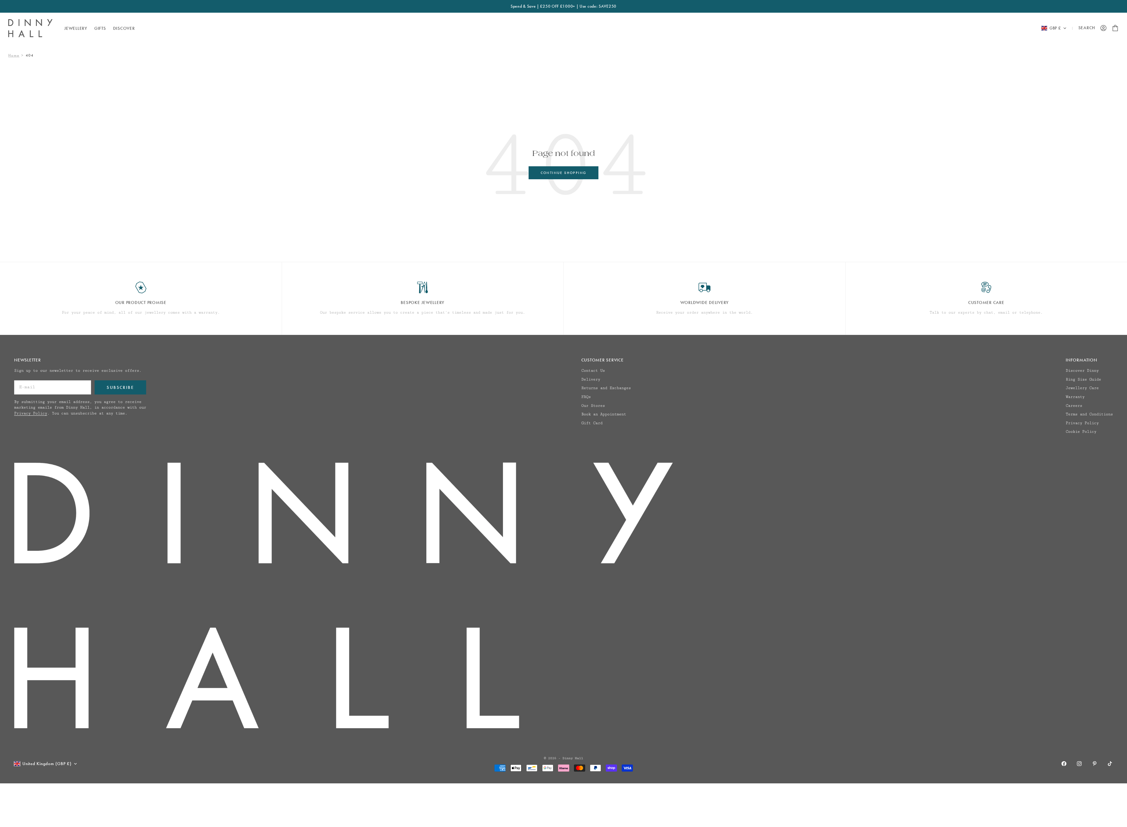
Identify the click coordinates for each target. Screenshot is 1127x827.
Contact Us (593, 370)
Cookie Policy (1081, 431)
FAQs (586, 396)
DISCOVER (124, 28)
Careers (1074, 405)
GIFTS (100, 28)
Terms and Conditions (1089, 414)
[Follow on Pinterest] (1095, 764)
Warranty (1075, 396)
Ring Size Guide (1083, 379)
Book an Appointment (603, 414)
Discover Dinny (1082, 370)
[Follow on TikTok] (1110, 764)
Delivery (590, 379)
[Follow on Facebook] (1064, 764)
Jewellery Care (1082, 388)
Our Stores (593, 405)
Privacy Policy (30, 413)
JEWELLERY (75, 28)
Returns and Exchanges (606, 388)
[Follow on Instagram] (1079, 764)
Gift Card (592, 423)
